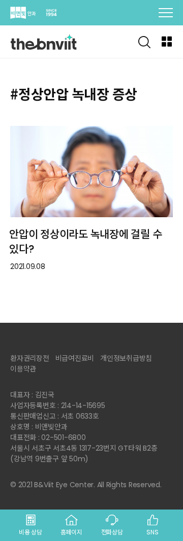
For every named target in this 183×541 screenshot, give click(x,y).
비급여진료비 (75, 358)
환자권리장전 (29, 358)
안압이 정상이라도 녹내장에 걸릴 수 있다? (85, 241)
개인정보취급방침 (126, 358)
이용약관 (23, 369)
